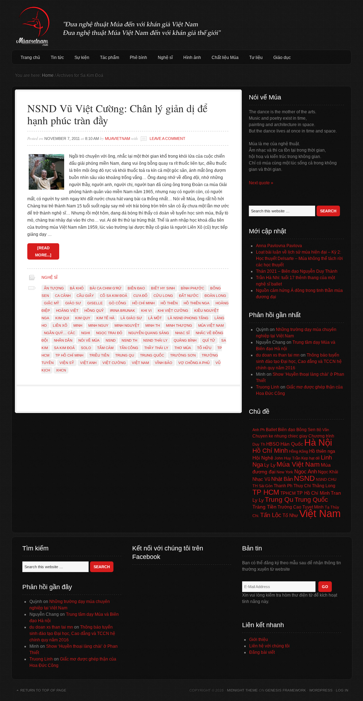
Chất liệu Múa (225, 57)
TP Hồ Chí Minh (69, 355)
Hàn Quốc (291, 444)
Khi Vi (146, 311)
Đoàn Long (215, 296)
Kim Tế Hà (105, 318)
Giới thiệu (258, 639)
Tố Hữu (204, 348)
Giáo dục (282, 57)
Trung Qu (124, 355)
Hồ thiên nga (197, 303)
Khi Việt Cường (173, 311)
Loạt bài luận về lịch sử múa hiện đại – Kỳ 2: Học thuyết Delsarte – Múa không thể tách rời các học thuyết (299, 258)
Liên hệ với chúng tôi (269, 645)
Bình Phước (192, 288)
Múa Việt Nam (181, 25)
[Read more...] (43, 251)
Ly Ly (269, 465)
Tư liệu (256, 57)
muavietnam (117, 138)
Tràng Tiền (264, 507)
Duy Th (258, 444)
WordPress (321, 690)
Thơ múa (182, 348)
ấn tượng (54, 288)
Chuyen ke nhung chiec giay (279, 436)
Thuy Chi (302, 485)
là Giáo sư (131, 318)
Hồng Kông (298, 451)
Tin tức (57, 57)
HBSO (272, 444)
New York (285, 472)
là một (155, 318)
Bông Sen (305, 429)
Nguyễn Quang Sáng (148, 333)
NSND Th (129, 340)
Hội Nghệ (262, 458)
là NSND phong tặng (188, 318)
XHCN (61, 370)
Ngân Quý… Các (59, 333)
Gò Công (117, 303)
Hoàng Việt (67, 311)
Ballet (271, 429)
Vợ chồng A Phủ (194, 363)
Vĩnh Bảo (163, 363)
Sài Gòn (266, 486)
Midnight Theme (242, 690)
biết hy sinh (163, 288)
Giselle (95, 303)
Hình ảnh (192, 57)
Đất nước (189, 296)
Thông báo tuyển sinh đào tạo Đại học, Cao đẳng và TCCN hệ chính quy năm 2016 (299, 361)
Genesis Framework (285, 690)
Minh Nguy (98, 325)
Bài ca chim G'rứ (106, 288)
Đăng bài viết (262, 652)
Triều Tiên (99, 355)
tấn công (128, 348)
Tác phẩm (109, 57)
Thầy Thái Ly (156, 348)
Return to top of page (43, 690)
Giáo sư (73, 303)
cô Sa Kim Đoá (113, 296)
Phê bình (138, 57)
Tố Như (290, 515)
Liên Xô (60, 325)
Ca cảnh (63, 296)
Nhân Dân (63, 340)
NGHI (85, 333)
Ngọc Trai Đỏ (109, 333)
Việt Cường (114, 363)
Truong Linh (267, 387)
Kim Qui (62, 318)
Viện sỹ (67, 363)
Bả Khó (77, 288)
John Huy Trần (287, 458)
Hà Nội (318, 442)
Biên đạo (136, 288)
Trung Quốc (152, 355)
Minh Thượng (179, 325)
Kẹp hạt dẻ (310, 458)
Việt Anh (88, 363)
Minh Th (152, 325)
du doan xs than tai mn (278, 355)
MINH (77, 325)
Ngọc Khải (328, 471)
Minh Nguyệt (127, 325)
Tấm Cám (105, 348)
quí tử (208, 340)
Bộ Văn (323, 430)
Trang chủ (30, 57)
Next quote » (261, 182)
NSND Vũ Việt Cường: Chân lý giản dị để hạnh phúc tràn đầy (117, 114)
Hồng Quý (94, 311)
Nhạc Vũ (261, 479)
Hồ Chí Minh (143, 303)
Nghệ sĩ (165, 57)
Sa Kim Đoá (64, 348)
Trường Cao (289, 507)
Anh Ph (258, 430)
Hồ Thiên (169, 303)
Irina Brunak (122, 311)
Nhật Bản (282, 479)
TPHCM (288, 493)
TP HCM (265, 492)
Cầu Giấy (85, 296)
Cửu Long (163, 296)
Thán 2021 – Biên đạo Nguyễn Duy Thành (296, 271)
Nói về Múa (89, 340)
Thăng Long (323, 485)
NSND (111, 340)
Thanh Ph (283, 485)
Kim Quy (82, 318)
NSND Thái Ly (155, 340)
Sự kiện (81, 57)
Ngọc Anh (305, 471)
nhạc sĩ (182, 333)
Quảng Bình (185, 340)
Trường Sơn (183, 355)
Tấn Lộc (270, 515)
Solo (86, 348)
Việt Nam (140, 363)
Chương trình (321, 436)
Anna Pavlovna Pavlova (279, 245)
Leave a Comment (167, 138)
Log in (342, 690)
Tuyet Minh (313, 507)
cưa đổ (140, 296)
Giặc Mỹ (51, 303)
